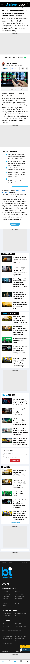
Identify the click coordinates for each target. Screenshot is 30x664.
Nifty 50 (18, 624)
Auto (17, 603)
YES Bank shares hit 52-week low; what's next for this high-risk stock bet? (17, 174)
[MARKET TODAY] (8, 395)
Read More (14, 224)
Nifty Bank (6, 626)
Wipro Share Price (21, 641)
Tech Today (6, 594)
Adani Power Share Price (21, 613)
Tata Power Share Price (8, 643)
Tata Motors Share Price (8, 613)
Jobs (4, 605)
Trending (5, 599)
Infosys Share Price (8, 638)
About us (4, 649)
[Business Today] (15, 4)
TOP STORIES (9, 254)
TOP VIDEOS (13, 313)
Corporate (6, 596)
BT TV (18, 601)
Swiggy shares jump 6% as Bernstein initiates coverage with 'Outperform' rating (16, 156)
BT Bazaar (26, 1)
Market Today (7, 592)
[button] (27, 661)
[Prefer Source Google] (6, 68)
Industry (5, 603)
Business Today (18, 1)
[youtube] (5, 584)
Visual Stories (20, 596)
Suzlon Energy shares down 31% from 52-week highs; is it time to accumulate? (16, 163)
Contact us (18, 649)
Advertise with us (6, 651)
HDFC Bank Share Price (8, 616)
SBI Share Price (20, 638)
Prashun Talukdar (11, 63)
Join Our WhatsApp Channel (14, 58)
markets (10, 7)
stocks (14, 7)
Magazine (19, 599)
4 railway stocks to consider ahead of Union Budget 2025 (16, 169)
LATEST (6, 467)
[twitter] (8, 584)
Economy (19, 592)
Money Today (20, 594)
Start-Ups (5, 601)
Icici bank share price (8, 641)
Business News (4, 7)
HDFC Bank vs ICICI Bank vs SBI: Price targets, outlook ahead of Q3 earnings (16, 181)
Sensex (5, 624)
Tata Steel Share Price (21, 616)
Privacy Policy (18, 651)
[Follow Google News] (14, 68)
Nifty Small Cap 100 (21, 626)
